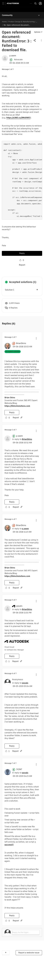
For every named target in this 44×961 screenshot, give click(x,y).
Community (7, 15)
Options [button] (37, 32)
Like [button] (20, 260)
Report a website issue (28, 952)
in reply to (22, 439)
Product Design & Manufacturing (21, 21)
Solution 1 (9, 289)
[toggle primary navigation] (4, 3)
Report (22, 264)
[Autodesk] (13, 3)
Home (4, 21)
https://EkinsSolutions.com (17, 406)
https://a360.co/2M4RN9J (18, 117)
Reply (22, 253)
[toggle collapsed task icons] (31, 3)
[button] (41, 40)
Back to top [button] (6, 952)
